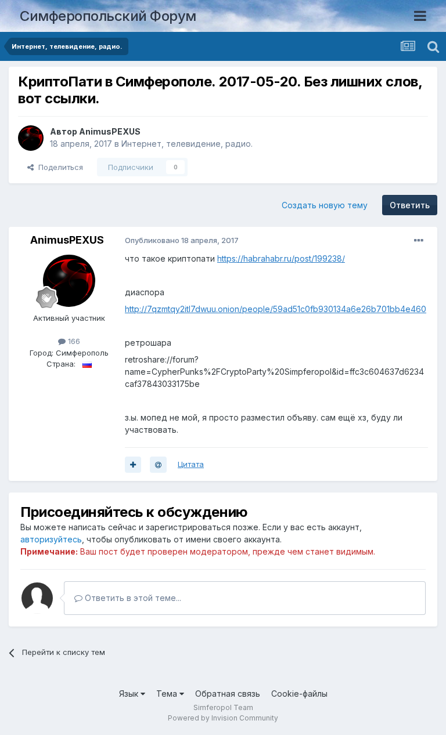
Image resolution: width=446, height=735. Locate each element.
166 (73, 341)
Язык (130, 693)
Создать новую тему (325, 205)
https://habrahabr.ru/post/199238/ (281, 258)
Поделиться (58, 167)
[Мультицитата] (133, 465)
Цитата (191, 464)
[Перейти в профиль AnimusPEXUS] (31, 138)
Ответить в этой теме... (131, 598)
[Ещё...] (418, 241)
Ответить (410, 205)
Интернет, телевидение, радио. (187, 144)
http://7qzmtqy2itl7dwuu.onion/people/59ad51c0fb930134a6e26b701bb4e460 (275, 309)
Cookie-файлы (299, 693)
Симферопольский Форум (108, 16)
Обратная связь (227, 693)
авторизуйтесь (51, 539)
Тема (167, 693)
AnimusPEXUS (110, 131)
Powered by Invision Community (223, 718)
